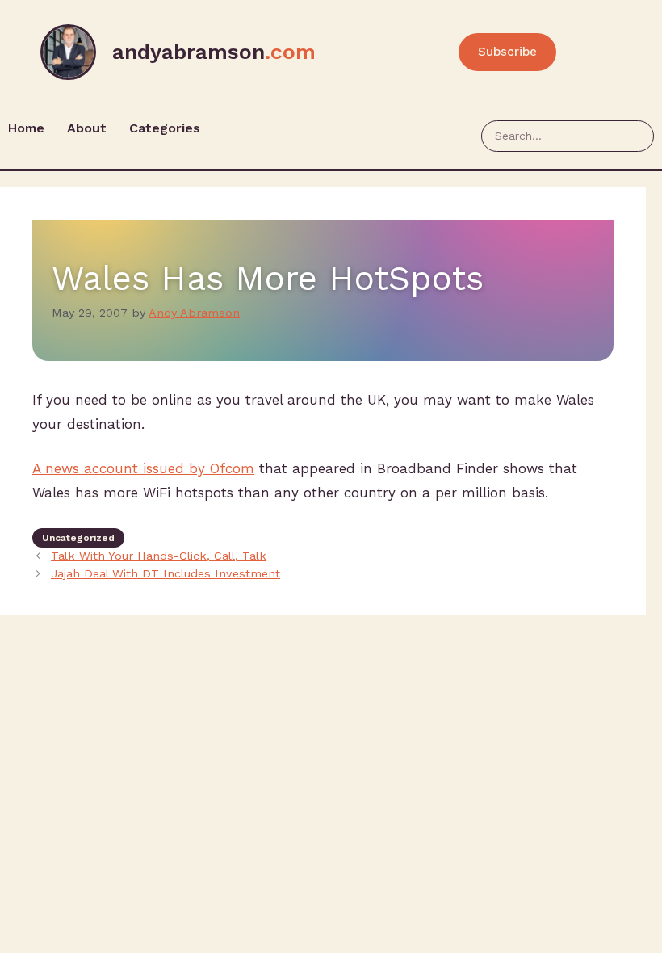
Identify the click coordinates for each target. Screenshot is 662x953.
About (87, 128)
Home (26, 128)
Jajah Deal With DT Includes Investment (165, 574)
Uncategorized (78, 538)
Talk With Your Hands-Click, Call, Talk (158, 556)
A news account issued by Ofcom (143, 468)
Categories (164, 128)
